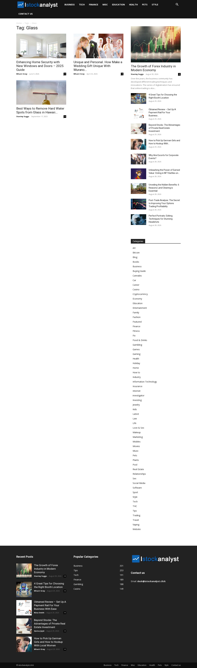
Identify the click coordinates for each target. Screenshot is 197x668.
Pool (135, 464)
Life (134, 423)
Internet (137, 390)
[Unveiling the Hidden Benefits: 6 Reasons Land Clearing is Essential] (138, 188)
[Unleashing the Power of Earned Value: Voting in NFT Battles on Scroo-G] (138, 173)
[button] (177, 4)
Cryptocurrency (140, 294)
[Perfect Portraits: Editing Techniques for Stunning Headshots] (138, 219)
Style (155, 4)
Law (135, 418)
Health (133, 4)
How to (136, 372)
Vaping (136, 524)
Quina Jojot (39, 631)
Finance (93, 4)
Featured (137, 321)
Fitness (136, 330)
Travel (136, 519)
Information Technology (145, 381)
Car (134, 280)
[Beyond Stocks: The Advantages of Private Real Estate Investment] (138, 128)
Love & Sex (138, 427)
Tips (135, 510)
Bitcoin (136, 252)
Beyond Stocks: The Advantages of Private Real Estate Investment (164, 128)
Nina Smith (39, 612)
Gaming (136, 354)
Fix (134, 335)
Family (136, 312)
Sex (134, 478)
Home (19, 23)
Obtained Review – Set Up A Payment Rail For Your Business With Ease (50, 605)
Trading (136, 515)
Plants (136, 460)
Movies (136, 446)
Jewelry (136, 404)
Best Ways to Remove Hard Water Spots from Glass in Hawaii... (40, 110)
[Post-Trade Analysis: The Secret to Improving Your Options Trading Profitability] (138, 204)
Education (118, 4)
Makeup (137, 432)
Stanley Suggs (22, 116)
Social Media (139, 483)
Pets (144, 4)
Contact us (25, 13)
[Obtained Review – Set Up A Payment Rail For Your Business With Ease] (138, 113)
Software (137, 487)
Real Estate (138, 469)
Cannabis (137, 275)
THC (135, 506)
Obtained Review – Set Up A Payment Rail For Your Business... (162, 112)
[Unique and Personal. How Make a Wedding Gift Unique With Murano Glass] (98, 46)
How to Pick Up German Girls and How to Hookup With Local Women (48, 642)
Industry (137, 377)
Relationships (139, 473)
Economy (137, 298)
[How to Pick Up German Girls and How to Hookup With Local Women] (138, 144)
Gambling (137, 344)
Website (137, 529)
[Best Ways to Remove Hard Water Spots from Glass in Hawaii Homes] (41, 92)
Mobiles (137, 441)
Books (136, 261)
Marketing (138, 436)
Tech (82, 4)
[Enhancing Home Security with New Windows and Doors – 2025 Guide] (41, 46)
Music (136, 450)
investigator (138, 395)
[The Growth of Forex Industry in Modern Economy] (156, 44)
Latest (136, 413)
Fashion (137, 317)
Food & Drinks (140, 340)
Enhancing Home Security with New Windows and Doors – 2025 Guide (40, 66)
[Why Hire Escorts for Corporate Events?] (138, 159)
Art (134, 247)
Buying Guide (139, 271)
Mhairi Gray (21, 74)
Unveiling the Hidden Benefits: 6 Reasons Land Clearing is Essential (164, 187)
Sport (135, 492)
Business (69, 4)
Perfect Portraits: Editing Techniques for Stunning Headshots (161, 219)
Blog (135, 257)
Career (136, 284)
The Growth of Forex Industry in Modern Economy (153, 68)
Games (136, 349)
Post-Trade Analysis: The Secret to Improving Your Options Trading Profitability (164, 203)
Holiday (136, 363)
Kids (135, 409)
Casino (136, 289)
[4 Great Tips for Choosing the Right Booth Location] (138, 98)
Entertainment (140, 307)
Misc (105, 4)
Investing (137, 400)
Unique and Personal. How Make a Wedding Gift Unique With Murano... (98, 66)
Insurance (137, 386)
